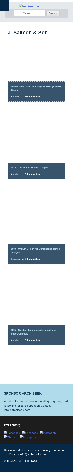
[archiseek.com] (30, 6)
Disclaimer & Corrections (20, 450)
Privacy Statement (53, 450)
